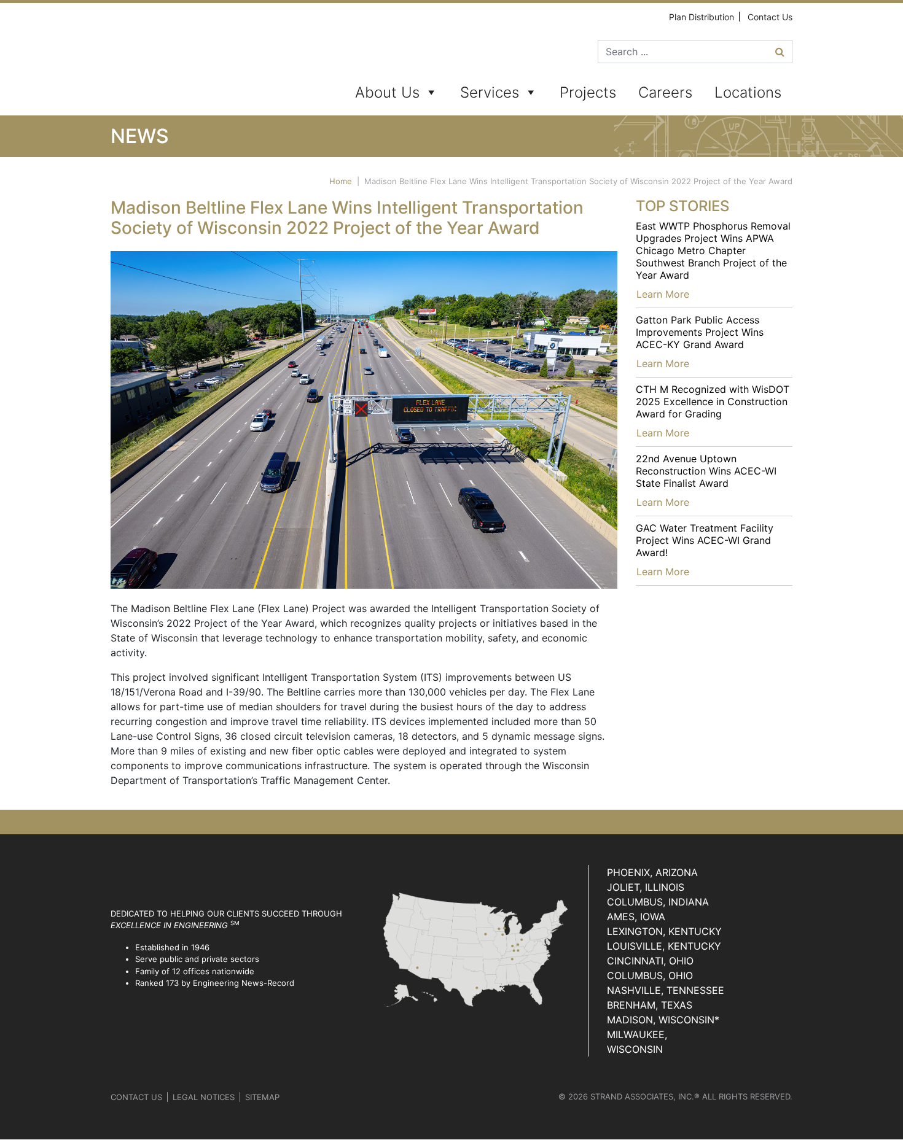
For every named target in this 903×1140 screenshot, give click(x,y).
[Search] (780, 52)
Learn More (662, 294)
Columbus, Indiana (658, 902)
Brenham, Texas (649, 1005)
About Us (387, 92)
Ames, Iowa (636, 916)
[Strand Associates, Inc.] (158, 61)
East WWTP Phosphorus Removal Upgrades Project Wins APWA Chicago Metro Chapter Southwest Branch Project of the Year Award (713, 250)
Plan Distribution (701, 17)
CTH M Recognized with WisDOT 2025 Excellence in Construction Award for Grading (712, 401)
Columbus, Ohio (650, 975)
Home (340, 181)
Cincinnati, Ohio (650, 961)
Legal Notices (204, 1097)
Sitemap (262, 1097)
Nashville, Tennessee (665, 990)
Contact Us (770, 17)
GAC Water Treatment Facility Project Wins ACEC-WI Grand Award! (704, 540)
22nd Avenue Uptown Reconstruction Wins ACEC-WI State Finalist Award (706, 470)
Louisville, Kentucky (664, 946)
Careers (665, 92)
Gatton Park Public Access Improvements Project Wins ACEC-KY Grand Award (700, 332)
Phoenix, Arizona (652, 872)
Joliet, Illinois (645, 887)
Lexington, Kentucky (664, 931)
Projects (588, 92)
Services (489, 92)
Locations (747, 92)
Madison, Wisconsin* (663, 1020)
